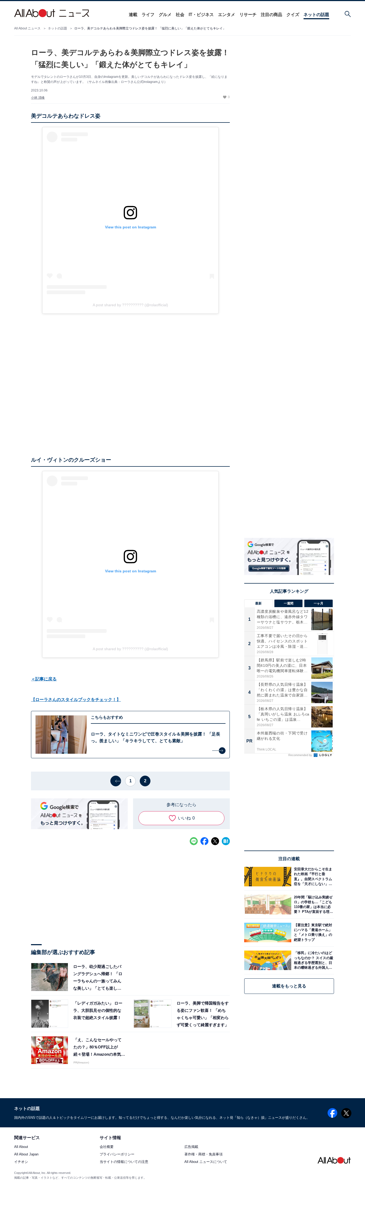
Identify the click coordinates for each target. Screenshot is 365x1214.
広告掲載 (191, 1146)
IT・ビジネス (201, 14)
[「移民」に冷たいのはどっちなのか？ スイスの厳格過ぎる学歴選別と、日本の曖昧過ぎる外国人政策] (312, 960)
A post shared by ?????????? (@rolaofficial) (130, 305)
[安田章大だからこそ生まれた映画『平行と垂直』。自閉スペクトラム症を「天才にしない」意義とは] (312, 876)
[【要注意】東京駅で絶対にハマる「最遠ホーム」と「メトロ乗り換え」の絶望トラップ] (312, 932)
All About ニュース (27, 28)
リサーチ (248, 14)
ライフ (148, 14)
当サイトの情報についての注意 (124, 1162)
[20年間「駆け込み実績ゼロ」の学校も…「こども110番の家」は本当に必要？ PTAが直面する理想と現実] (312, 904)
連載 (133, 14)
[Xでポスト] (215, 841)
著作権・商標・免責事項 (203, 1154)
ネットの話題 (316, 14)
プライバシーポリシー (117, 1154)
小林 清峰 (38, 97)
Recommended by (300, 755)
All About (21, 1146)
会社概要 (107, 1146)
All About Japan (26, 1154)
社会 (180, 14)
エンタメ (226, 14)
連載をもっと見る (289, 986)
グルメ (165, 14)
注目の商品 (271, 14)
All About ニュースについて (205, 1162)
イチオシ (21, 1162)
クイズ (292, 14)
